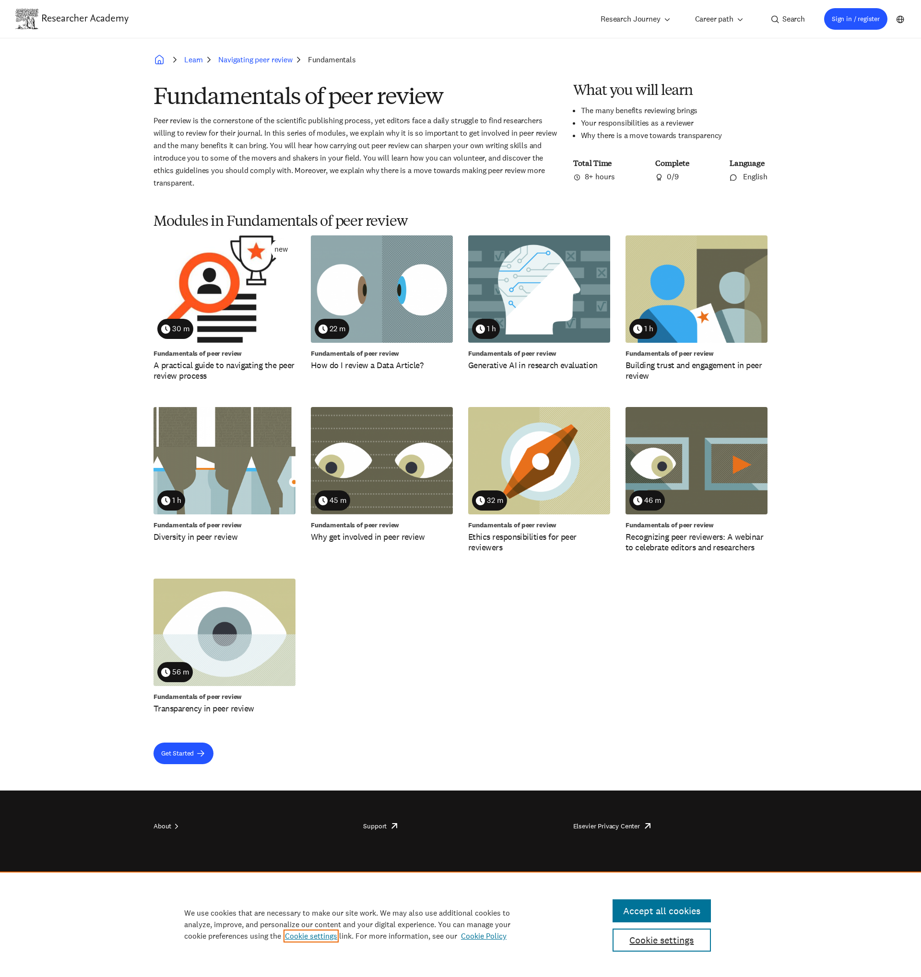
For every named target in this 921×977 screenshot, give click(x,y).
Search (793, 19)
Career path (714, 19)
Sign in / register (856, 18)
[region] (460, 924)
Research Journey (630, 19)
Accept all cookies (661, 911)
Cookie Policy (484, 936)
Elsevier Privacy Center (606, 826)
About (162, 826)
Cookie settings (311, 936)
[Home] (85, 18)
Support (375, 826)
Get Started (177, 753)
